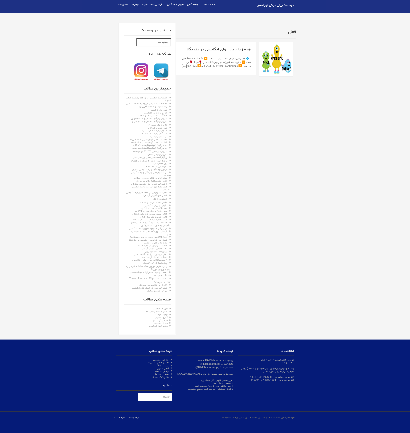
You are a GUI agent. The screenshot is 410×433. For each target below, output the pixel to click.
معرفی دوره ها (161, 323)
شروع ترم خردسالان (157, 154)
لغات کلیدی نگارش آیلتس (154, 248)
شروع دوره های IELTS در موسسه (150, 151)
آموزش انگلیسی (160, 309)
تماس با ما (123, 4)
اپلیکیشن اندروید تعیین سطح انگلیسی (148, 228)
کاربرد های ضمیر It (157, 125)
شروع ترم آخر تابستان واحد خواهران (149, 118)
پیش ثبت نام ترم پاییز (156, 251)
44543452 (256, 377)
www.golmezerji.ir (188, 374)
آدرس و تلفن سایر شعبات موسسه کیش (213, 386)
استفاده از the (160, 199)
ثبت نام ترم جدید (158, 136)
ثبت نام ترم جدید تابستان (154, 133)
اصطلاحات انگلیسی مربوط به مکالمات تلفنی (146, 103)
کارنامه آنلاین (193, 4)
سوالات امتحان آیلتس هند (154, 257)
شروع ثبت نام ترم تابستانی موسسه (149, 148)
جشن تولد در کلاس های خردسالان (150, 178)
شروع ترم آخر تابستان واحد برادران (149, 121)
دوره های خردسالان (157, 128)
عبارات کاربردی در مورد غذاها (152, 245)
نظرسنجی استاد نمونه (152, 4)
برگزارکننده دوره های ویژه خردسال (150, 157)
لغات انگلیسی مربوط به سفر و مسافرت (148, 237)
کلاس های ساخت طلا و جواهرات (151, 181)
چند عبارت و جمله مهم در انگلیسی (150, 211)
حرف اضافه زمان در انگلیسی (153, 208)
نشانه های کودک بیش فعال (153, 217)
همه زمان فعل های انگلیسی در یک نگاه (219, 49)
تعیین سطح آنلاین (175, 4)
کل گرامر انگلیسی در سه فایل (152, 285)
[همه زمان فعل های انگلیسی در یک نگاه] (276, 59)
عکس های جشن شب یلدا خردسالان (150, 220)
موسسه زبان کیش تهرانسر (275, 5)
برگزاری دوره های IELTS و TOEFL (148, 161)
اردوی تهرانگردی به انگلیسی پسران (149, 169)
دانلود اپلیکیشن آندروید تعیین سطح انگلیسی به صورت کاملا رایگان (151, 224)
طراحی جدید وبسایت (157, 291)
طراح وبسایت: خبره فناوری (126, 417)
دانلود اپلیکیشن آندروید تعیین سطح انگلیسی (210, 389)
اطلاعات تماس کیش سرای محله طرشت (148, 142)
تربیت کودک (162, 314)
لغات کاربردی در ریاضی (155, 243)
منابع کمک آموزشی (158, 326)
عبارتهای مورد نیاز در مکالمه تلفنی (150, 254)
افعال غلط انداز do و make (153, 202)
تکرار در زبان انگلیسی (156, 205)
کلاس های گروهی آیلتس (155, 195)
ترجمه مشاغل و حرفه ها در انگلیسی (149, 260)
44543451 (268, 377)
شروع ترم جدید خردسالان (154, 130)
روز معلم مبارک (159, 163)
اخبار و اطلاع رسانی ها (157, 311)
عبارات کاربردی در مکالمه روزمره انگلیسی (146, 192)
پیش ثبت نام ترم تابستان (154, 263)
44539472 (256, 380)
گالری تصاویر (162, 317)
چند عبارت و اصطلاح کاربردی (153, 106)
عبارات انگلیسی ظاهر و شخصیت (151, 115)
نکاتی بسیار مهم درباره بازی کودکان (149, 214)
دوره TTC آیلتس (158, 110)
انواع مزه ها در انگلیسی (155, 113)
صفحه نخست (209, 4)
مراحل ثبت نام (160, 320)
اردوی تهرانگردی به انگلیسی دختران (149, 184)
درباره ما (135, 4)
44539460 (269, 380)
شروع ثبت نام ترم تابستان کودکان (150, 145)
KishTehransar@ (210, 364)
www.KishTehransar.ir (211, 360)
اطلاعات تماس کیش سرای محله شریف (148, 139)
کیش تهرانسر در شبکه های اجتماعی (149, 288)
